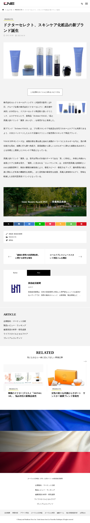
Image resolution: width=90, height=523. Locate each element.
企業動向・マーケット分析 (15, 321)
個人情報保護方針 (72, 513)
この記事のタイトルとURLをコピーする (45, 92)
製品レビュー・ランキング (15, 325)
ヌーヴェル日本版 (36, 513)
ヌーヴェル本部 (50, 513)
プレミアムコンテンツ (13, 338)
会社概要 (7, 513)
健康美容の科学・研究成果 (15, 330)
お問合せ (83, 513)
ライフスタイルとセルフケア (16, 334)
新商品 (11, 240)
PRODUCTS (12, 237)
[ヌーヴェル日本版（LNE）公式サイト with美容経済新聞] (9, 3)
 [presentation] (85, 361)
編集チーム (60, 513)
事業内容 (15, 513)
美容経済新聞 (18, 234)
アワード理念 (24, 513)
